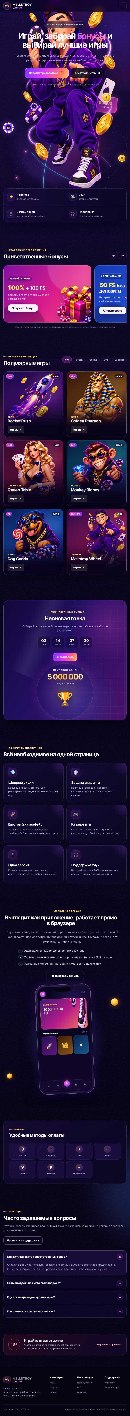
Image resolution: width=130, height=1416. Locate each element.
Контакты (110, 1382)
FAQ (79, 1387)
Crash (79, 359)
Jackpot (119, 359)
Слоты (93, 359)
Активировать (113, 310)
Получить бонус (23, 308)
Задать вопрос (112, 1387)
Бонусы (53, 1387)
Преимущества (85, 1382)
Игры (52, 1382)
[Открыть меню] (123, 6)
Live (106, 359)
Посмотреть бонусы (65, 975)
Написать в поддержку (23, 1240)
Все (67, 359)
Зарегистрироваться (46, 73)
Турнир (53, 1392)
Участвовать (65, 657)
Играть (15, 429)
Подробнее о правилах (108, 1344)
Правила (81, 1392)
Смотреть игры (88, 73)
